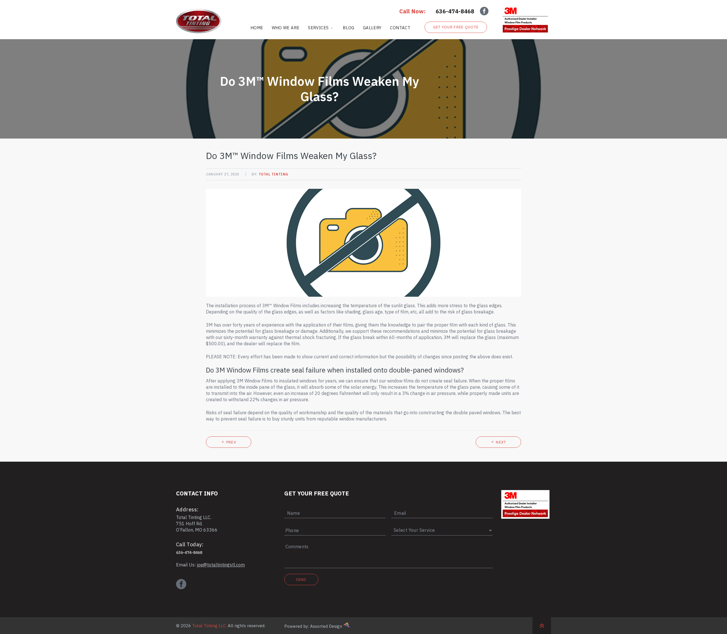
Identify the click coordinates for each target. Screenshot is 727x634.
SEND (301, 579)
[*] (335, 507)
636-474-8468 (455, 11)
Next (500, 442)
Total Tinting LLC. (209, 625)
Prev (230, 442)
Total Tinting (273, 174)
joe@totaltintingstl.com (221, 565)
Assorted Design (326, 626)
